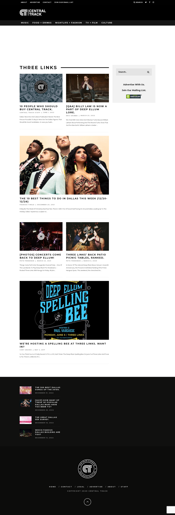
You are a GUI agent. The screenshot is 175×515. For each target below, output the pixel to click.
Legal (81, 487)
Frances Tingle (27, 205)
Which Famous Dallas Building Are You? (47, 432)
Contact (47, 2)
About (24, 2)
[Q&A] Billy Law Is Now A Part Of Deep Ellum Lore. (86, 109)
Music (25, 23)
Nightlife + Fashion (68, 23)
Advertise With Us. (134, 84)
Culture (106, 23)
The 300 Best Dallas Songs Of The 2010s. (47, 388)
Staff (124, 487)
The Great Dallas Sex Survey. (46, 418)
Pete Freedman (27, 261)
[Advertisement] (87, 43)
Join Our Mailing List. (134, 90)
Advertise (35, 2)
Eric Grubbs (72, 115)
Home (52, 487)
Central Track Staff (30, 112)
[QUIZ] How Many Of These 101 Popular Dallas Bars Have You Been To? (47, 403)
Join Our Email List (63, 2)
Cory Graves (26, 350)
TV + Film (92, 23)
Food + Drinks (42, 23)
